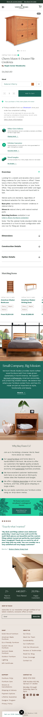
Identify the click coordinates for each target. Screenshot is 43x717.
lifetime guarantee (20, 481)
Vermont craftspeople (13, 378)
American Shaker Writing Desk (28, 301)
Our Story (27, 634)
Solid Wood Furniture (10, 634)
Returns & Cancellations (7, 686)
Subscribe (36, 616)
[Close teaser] (21, 712)
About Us (20, 392)
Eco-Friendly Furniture (10, 642)
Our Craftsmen (28, 644)
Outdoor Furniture (9, 656)
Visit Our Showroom (31, 647)
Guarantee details (13, 150)
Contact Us (27, 660)
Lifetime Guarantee (9, 697)
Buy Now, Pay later (30, 1)
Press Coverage (29, 657)
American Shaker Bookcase (8, 301)
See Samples (11, 163)
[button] (2, 6)
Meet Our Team (29, 637)
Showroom (27, 107)
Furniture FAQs (7, 678)
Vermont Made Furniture (7, 652)
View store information (13, 119)
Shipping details (12, 136)
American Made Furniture (8, 638)
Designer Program (8, 700)
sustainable (20, 469)
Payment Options (8, 693)
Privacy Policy (7, 703)
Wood (4, 79)
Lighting (5, 660)
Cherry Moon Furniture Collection (15, 218)
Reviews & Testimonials (32, 650)
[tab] (19, 50)
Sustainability (28, 640)
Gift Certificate (7, 663)
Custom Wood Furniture (7, 647)
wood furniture (13, 459)
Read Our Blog (28, 654)
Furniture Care (7, 681)
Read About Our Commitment (21, 511)
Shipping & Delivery (9, 690)
